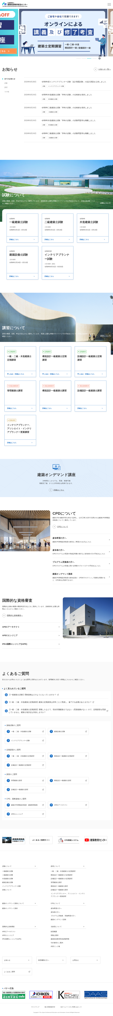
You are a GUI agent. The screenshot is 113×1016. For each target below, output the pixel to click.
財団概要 (54, 931)
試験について (105, 203)
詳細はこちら (59, 490)
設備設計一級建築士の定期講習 (61, 878)
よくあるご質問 (9, 972)
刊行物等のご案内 (57, 943)
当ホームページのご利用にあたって (71, 1007)
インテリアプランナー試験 (20, 740)
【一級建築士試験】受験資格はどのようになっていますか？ (32, 695)
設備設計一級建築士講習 (19, 789)
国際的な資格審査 (8, 926)
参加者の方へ (55, 912)
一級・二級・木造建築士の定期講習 (63, 871)
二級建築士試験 (7, 875)
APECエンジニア (17, 814)
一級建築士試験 (7, 871)
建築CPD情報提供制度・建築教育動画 (24, 805)
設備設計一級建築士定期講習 (21, 765)
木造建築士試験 (7, 878)
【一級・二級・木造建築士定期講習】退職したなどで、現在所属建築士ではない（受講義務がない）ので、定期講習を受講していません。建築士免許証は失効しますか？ (57, 711)
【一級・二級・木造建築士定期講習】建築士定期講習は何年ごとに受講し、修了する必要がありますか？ (50, 702)
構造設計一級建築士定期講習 (64, 756)
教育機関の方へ (43, 960)
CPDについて (62, 527)
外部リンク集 (55, 946)
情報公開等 (54, 935)
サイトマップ (35, 1007)
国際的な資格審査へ (15, 615)
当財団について (56, 926)
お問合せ (76, 960)
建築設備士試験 (59, 731)
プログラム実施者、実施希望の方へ (63, 916)
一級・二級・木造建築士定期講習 (22, 756)
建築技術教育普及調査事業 (60, 939)
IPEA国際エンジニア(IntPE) (11, 939)
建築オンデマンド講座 (10, 908)
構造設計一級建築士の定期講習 (61, 875)
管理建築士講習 (16, 780)
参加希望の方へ (56, 908)
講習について (105, 336)
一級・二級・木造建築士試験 (21, 731)
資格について (6, 890)
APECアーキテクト (61, 805)
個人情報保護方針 (50, 1007)
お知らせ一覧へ (104, 69)
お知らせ (7, 960)
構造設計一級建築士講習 (62, 780)
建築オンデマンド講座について (13, 903)
